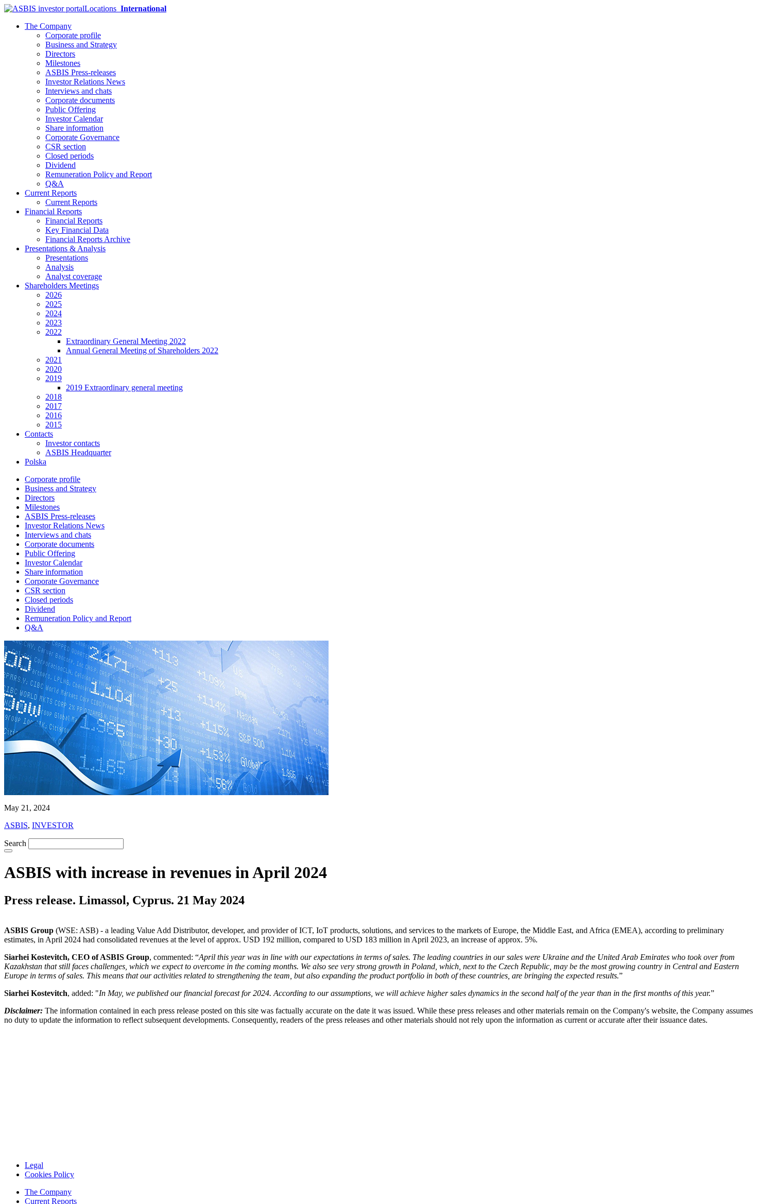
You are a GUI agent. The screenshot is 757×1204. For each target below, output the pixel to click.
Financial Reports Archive (87, 239)
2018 (53, 396)
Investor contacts (72, 443)
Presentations (66, 257)
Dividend (60, 165)
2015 (53, 424)
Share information (74, 128)
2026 (53, 294)
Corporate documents (80, 100)
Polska (35, 461)
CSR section (65, 146)
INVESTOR (53, 825)
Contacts (39, 433)
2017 (53, 406)
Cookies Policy (49, 1174)
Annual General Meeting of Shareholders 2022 (142, 350)
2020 (53, 369)
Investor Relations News (85, 81)
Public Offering (70, 109)
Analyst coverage (73, 276)
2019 (53, 378)
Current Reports (51, 192)
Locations (125, 8)
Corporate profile (73, 35)
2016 (53, 415)
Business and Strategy (81, 44)
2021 (53, 359)
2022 (53, 332)
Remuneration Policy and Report (98, 174)
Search (15, 843)
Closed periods (69, 155)
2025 (53, 304)
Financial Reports (53, 211)
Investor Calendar (74, 118)
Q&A (54, 183)
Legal (34, 1165)
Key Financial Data (77, 230)
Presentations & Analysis (65, 248)
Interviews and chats (78, 91)
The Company (48, 26)
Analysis (59, 267)
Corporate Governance (82, 137)
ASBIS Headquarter (78, 452)
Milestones (62, 63)
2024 (53, 313)
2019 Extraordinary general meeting (124, 387)
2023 (53, 322)
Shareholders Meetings (62, 285)
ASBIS (16, 825)
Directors (60, 53)
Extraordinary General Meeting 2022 (126, 341)
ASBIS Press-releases (80, 72)
